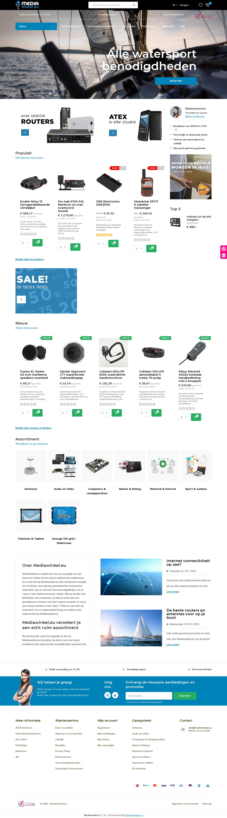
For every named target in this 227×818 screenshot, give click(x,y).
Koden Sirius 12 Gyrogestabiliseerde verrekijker (35, 204)
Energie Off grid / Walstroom (63, 541)
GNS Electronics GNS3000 (108, 203)
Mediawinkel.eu (58, 803)
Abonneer (185, 695)
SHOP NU (176, 80)
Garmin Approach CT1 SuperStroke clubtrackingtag (73, 374)
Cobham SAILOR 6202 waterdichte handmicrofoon (112, 374)
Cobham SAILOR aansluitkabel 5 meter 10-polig (151, 374)
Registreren (104, 727)
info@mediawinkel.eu (200, 727)
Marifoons (168, 26)
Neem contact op (194, 116)
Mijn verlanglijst (106, 745)
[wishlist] (201, 5)
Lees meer (173, 591)
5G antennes (139, 768)
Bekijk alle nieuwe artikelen (33, 428)
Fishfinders (148, 26)
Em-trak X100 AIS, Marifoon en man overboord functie (71, 206)
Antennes (30, 489)
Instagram (107, 695)
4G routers (128, 26)
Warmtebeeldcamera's (101, 26)
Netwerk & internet (163, 489)
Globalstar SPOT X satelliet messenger (146, 204)
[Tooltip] (176, 130)
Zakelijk (59, 739)
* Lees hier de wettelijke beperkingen (144, 702)
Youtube (115, 695)
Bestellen (60, 745)
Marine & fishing (130, 489)
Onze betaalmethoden (67, 762)
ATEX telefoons (71, 26)
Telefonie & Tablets (31, 538)
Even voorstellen (64, 727)
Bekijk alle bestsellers (29, 259)
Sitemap (207, 803)
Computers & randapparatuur (97, 491)
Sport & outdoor (196, 489)
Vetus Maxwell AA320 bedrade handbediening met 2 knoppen (190, 376)
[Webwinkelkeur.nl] (203, 15)
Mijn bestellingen (106, 733)
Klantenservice (63, 756)
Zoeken (134, 5)
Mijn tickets (103, 739)
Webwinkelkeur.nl (133, 815)
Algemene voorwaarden (68, 733)
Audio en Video (64, 489)
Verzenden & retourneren (69, 768)
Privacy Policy (62, 751)
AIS (183, 26)
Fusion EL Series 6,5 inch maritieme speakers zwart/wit (34, 374)
